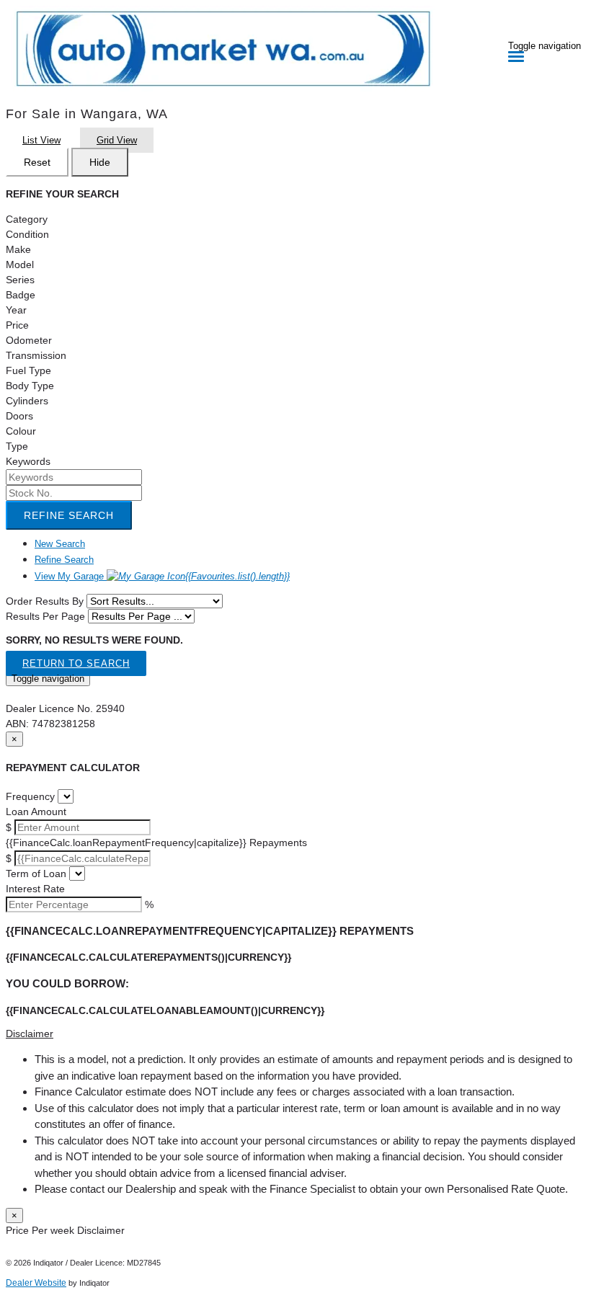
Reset (37, 162)
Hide (99, 162)
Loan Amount (36, 811)
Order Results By (45, 601)
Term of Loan (36, 873)
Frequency (30, 796)
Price (17, 325)
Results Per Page (45, 616)
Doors (19, 416)
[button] (295, 1033)
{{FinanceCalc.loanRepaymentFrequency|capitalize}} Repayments (156, 842)
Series (20, 279)
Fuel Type (28, 370)
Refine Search (69, 515)
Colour (21, 431)
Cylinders (27, 400)
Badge (20, 295)
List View (41, 140)
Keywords (28, 461)
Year (16, 310)
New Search (60, 543)
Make (18, 249)
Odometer (29, 340)
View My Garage (162, 576)
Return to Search (76, 663)
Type (17, 446)
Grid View (117, 140)
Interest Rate (35, 888)
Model (20, 264)
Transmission (36, 355)
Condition (27, 234)
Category (27, 219)
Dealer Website (36, 1283)
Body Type (30, 385)
